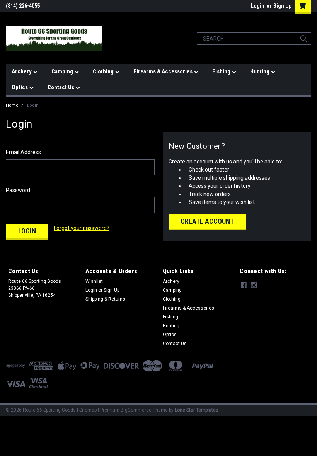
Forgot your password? (81, 228)
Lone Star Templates (196, 410)
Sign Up (282, 6)
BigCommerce (136, 410)
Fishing (222, 71)
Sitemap (88, 410)
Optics (20, 87)
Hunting (260, 71)
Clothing (104, 71)
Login (257, 6)
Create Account (207, 221)
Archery (22, 71)
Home (12, 105)
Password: (18, 190)
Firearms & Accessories (163, 71)
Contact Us (61, 87)
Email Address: (24, 152)
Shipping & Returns (105, 299)
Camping (62, 71)
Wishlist (94, 281)
